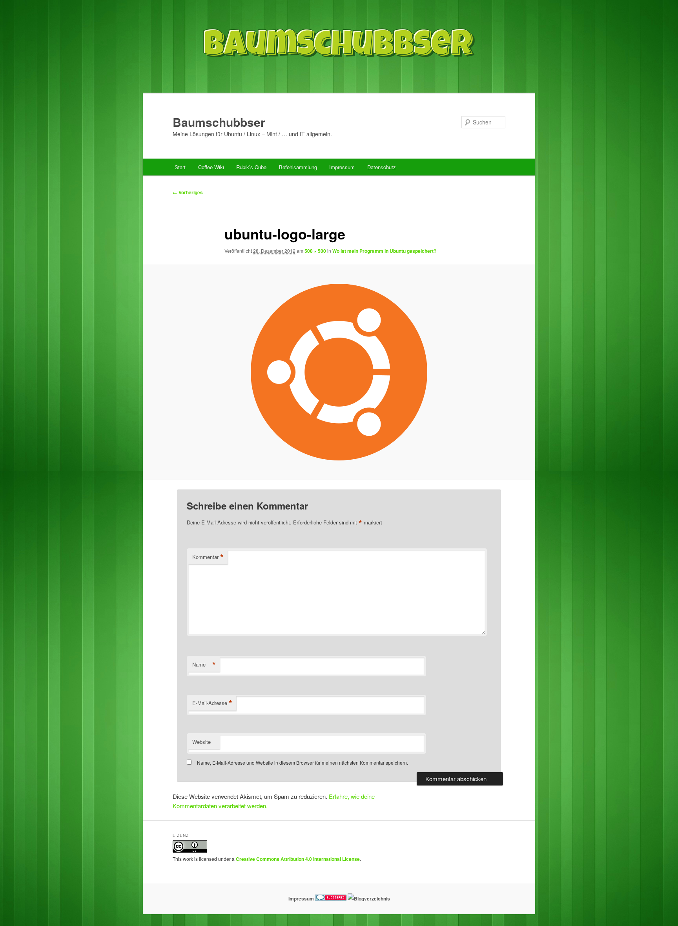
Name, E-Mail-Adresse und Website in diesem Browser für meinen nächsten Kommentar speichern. (302, 762)
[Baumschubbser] (339, 76)
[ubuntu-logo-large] (339, 372)
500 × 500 (315, 250)
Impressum (342, 167)
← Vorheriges (188, 192)
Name (204, 664)
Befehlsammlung (298, 167)
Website (201, 741)
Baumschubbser (219, 121)
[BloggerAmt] (369, 898)
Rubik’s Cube (251, 167)
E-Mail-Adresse (212, 703)
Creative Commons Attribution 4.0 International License (298, 858)
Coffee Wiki (211, 167)
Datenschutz (381, 167)
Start (180, 167)
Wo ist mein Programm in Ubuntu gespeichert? (384, 250)
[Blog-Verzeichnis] (330, 898)
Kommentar (208, 557)
